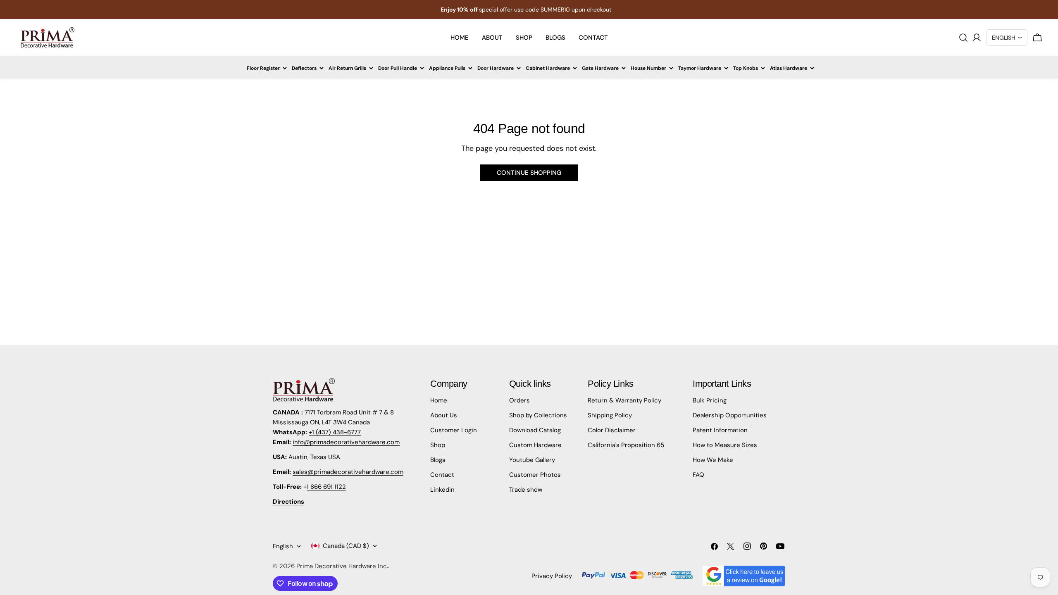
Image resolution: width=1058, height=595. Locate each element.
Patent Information (720, 430)
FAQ (698, 475)
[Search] (963, 38)
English (283, 546)
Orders (519, 400)
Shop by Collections (538, 415)
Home (438, 400)
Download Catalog (535, 430)
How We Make (713, 460)
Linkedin (442, 490)
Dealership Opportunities (730, 415)
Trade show (525, 490)
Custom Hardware (535, 445)
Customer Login (453, 430)
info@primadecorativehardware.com (346, 442)
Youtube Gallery (532, 460)
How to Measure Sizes (725, 445)
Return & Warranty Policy (624, 400)
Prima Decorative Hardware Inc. (342, 566)
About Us (443, 415)
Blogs (438, 460)
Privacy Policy (551, 576)
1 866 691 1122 (326, 487)
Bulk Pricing (710, 400)
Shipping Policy (610, 415)
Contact (442, 475)
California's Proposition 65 (626, 445)
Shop (437, 445)
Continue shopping (529, 173)
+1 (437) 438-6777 (335, 432)
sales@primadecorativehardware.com (348, 472)
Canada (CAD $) (346, 546)
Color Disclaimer (612, 430)
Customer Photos (535, 475)
